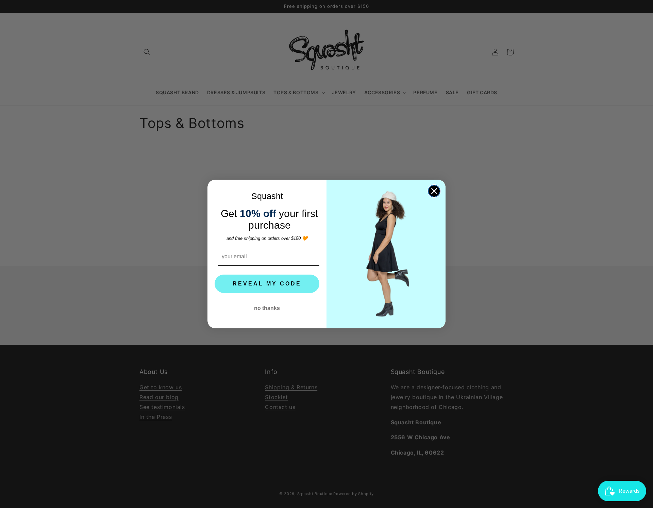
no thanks (267, 308)
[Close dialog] (434, 191)
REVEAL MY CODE (267, 283)
